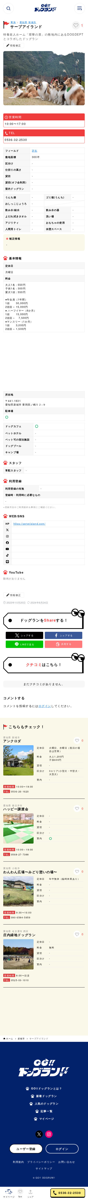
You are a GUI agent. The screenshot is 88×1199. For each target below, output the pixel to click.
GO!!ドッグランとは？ (46, 1088)
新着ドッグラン (46, 1096)
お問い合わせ (66, 1161)
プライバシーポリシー (41, 1161)
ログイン (44, 706)
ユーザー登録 (26, 1149)
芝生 (34, 150)
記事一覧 (47, 1111)
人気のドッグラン (47, 1103)
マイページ (46, 1119)
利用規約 (18, 1161)
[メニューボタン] (79, 8)
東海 (13, 22)
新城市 (32, 22)
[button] (63, 635)
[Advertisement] (44, 1010)
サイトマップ (44, 1168)
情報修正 (15, 45)
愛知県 (23, 22)
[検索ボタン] (8, 8)
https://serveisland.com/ (29, 523)
